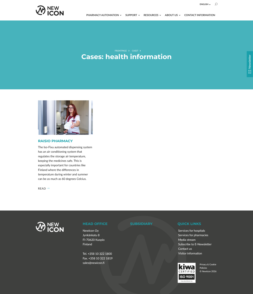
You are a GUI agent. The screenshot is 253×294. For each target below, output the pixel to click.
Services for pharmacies (193, 235)
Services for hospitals (191, 231)
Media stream (187, 240)
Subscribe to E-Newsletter (195, 244)
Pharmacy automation (102, 15)
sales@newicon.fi (93, 263)
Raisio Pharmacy (55, 141)
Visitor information (190, 253)
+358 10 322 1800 (100, 254)
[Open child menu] (209, 4)
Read (42, 188)
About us (171, 15)
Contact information (199, 15)
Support (131, 15)
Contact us (185, 249)
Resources (151, 15)
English (204, 4)
